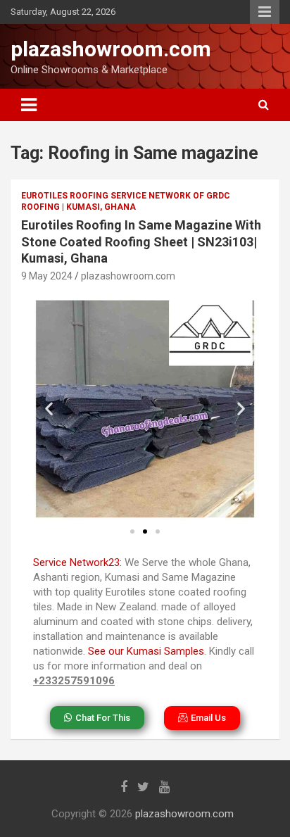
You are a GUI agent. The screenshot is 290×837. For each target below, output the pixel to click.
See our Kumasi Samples (146, 651)
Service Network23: (77, 562)
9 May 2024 (46, 276)
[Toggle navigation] (29, 105)
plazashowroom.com (111, 49)
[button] (49, 408)
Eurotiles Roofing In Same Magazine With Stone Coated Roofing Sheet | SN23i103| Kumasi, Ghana (141, 241)
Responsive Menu (264, 12)
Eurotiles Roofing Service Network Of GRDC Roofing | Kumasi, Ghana (125, 202)
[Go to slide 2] (145, 531)
